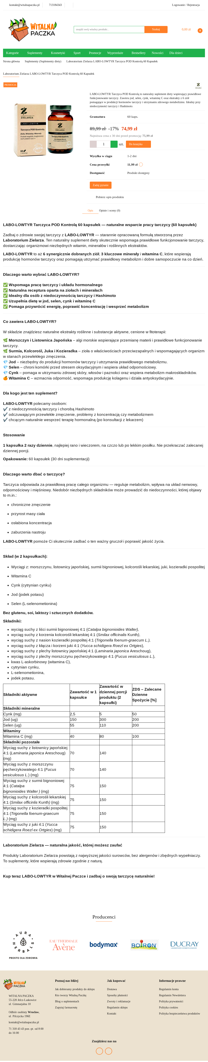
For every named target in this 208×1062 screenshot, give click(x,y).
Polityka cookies (168, 1007)
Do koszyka (136, 144)
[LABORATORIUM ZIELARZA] (198, 85)
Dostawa (112, 989)
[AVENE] (23, 945)
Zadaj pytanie (100, 185)
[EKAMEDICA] (185, 945)
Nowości (157, 53)
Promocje (95, 53)
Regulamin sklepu (117, 1007)
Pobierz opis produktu (110, 197)
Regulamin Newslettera (172, 995)
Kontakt (111, 1013)
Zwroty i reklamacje (118, 1001)
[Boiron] (104, 945)
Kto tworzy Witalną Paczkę (70, 995)
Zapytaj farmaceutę (66, 1007)
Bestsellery (139, 53)
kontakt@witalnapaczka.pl (24, 1022)
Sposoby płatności (117, 995)
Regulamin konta (169, 989)
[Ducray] (144, 945)
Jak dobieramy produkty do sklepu (75, 989)
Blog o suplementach (67, 1001)
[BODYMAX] (63, 945)
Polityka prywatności (171, 1001)
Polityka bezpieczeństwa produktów (179, 1013)
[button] (66, 981)
